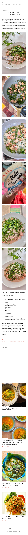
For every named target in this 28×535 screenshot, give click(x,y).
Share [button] (3, 339)
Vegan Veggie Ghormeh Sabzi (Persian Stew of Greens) (12, 484)
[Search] (25, 2)
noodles (22, 341)
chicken (6, 341)
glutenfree (13, 341)
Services (15, 4)
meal (19, 341)
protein (8, 343)
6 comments (7, 520)
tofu (14, 343)
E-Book (10, 4)
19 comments (7, 412)
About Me (4, 4)
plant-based (4, 343)
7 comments (7, 446)
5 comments (7, 487)
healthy (16, 341)
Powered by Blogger (15, 528)
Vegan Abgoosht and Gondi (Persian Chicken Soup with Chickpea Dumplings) (12, 442)
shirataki (11, 343)
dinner (9, 341)
